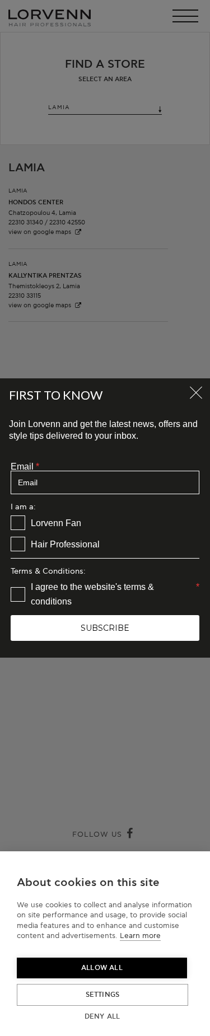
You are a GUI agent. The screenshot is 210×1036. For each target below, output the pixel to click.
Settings (103, 995)
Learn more (140, 935)
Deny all (102, 1016)
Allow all (102, 968)
